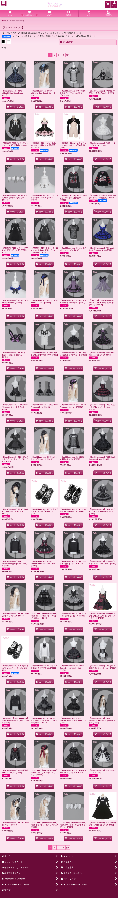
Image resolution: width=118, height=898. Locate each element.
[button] (3, 3)
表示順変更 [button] (68, 42)
